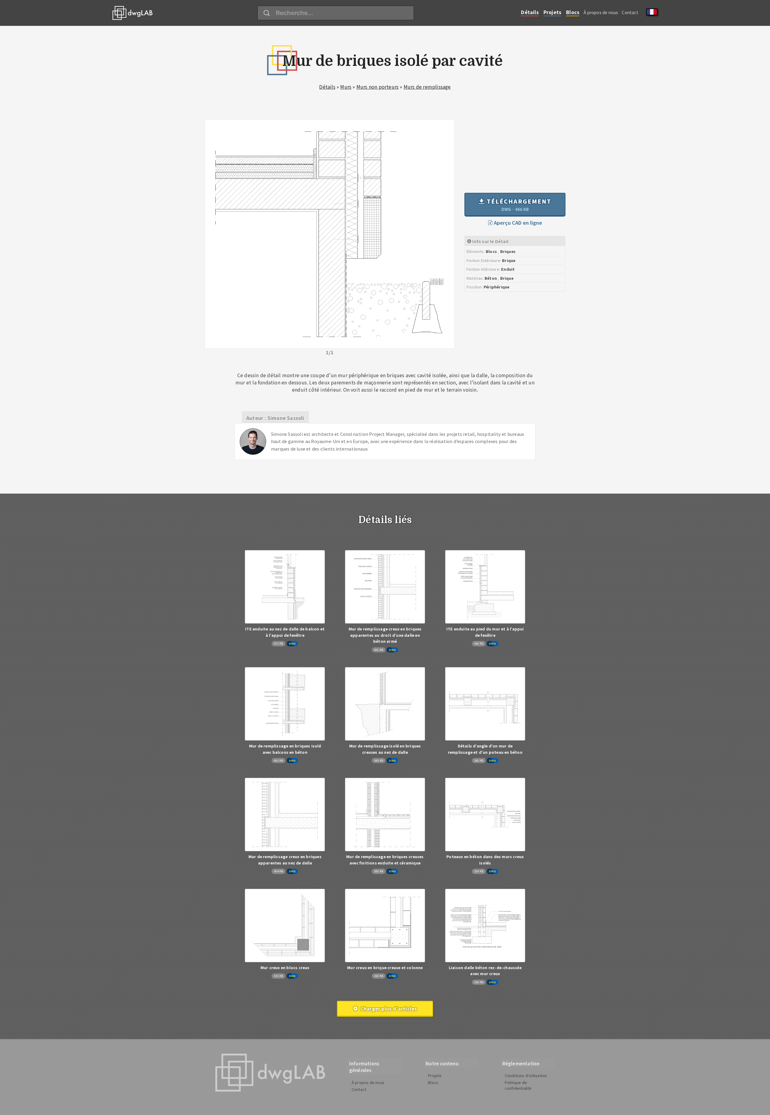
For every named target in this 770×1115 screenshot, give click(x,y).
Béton (491, 278)
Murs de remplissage (427, 86)
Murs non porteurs (377, 86)
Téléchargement (518, 204)
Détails (529, 12)
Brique (508, 260)
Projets (552, 12)
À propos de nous (601, 12)
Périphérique (496, 287)
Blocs (572, 12)
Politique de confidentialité (518, 1085)
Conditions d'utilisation (526, 1075)
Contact (630, 12)
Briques (508, 251)
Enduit (508, 269)
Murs (345, 86)
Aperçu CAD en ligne (517, 222)
